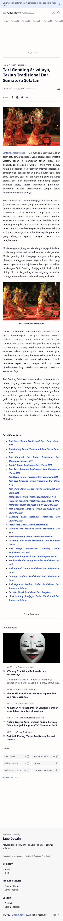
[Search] (58, 12)
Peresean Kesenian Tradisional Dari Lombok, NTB (34, 500)
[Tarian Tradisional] (24, 732)
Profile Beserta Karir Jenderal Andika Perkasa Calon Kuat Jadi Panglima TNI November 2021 (32, 723)
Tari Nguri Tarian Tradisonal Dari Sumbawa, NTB (34, 476)
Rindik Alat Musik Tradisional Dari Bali (28, 524)
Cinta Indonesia (16, 12)
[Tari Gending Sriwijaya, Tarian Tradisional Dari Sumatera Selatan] (31, 126)
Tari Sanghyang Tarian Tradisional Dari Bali (31, 536)
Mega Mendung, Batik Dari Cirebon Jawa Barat (33, 556)
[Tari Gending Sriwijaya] (31, 301)
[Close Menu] (59, 4)
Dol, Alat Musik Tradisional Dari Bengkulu (30, 592)
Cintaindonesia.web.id (14, 152)
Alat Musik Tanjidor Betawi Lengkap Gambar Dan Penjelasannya (31, 695)
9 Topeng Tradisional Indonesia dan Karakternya (26, 673)
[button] (53, 12)
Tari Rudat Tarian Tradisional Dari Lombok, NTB (33, 504)
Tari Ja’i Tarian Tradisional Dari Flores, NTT (31, 464)
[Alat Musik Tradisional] (27, 689)
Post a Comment (32, 614)
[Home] (5, 20)
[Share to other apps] (27, 97)
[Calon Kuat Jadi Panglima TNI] (31, 717)
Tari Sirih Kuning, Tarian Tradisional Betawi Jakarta (31, 738)
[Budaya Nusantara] (26, 667)
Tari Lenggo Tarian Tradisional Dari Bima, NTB (32, 496)
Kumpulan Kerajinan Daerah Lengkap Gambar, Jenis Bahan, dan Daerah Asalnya (32, 709)
